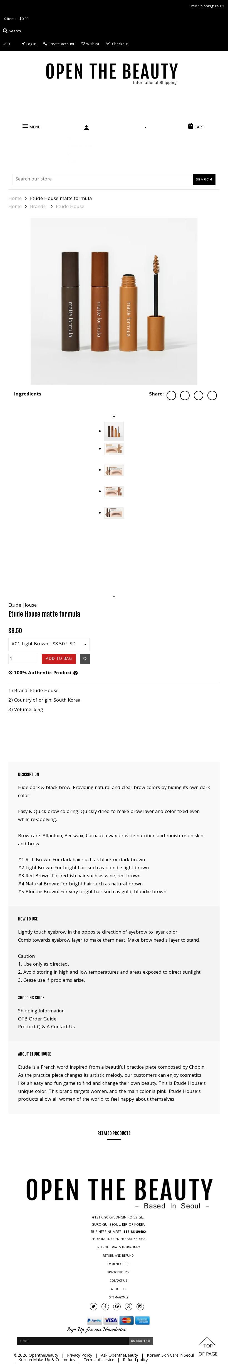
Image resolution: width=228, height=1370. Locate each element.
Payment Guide (118, 1264)
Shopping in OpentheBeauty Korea (118, 1239)
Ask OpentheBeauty (119, 1355)
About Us (118, 1289)
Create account (61, 44)
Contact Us (118, 1281)
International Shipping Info (118, 1247)
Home (15, 199)
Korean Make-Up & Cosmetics (46, 1360)
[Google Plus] (128, 1306)
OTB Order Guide (37, 1019)
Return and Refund (118, 1256)
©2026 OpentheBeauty (36, 1355)
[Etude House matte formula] (114, 301)
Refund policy (135, 1360)
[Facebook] (105, 1306)
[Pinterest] (117, 1306)
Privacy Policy (118, 1272)
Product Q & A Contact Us (46, 1027)
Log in (31, 44)
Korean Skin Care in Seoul (170, 1355)
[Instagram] (140, 1306)
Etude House (70, 207)
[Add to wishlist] (85, 659)
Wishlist (92, 44)
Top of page (208, 1350)
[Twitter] (93, 1306)
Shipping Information (41, 1011)
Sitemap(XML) (118, 1297)
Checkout (120, 44)
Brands (38, 207)
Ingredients (27, 394)
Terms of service (98, 1360)
